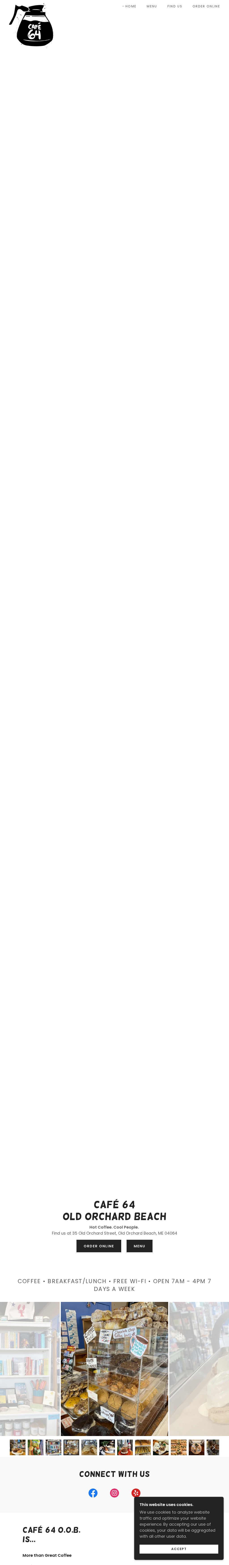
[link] (32, 5)
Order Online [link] (206, 6)
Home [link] (130, 6)
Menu (139, 1246)
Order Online (99, 1246)
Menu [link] (152, 6)
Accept (179, 1549)
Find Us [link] (175, 6)
